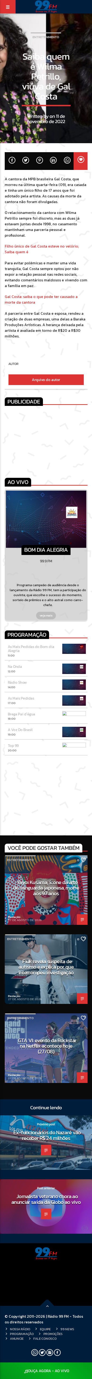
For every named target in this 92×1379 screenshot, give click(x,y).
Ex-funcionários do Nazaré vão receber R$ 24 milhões (47, 1135)
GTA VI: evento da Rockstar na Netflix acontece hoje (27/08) (47, 1045)
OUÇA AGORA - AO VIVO (48, 1371)
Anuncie (17, 1338)
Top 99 (13, 745)
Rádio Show (17, 682)
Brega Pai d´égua (21, 714)
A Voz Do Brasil (20, 729)
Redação (14, 917)
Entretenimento (46, 37)
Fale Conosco (45, 1338)
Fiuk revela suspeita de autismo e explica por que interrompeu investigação (46, 966)
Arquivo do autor (46, 379)
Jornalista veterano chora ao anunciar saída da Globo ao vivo (46, 1199)
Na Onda (15, 666)
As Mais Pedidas (21, 698)
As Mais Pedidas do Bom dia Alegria (31, 649)
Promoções (53, 1333)
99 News (67, 1329)
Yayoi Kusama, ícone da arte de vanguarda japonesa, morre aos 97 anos (46, 887)
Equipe (45, 1329)
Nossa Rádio (20, 1329)
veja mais (46, 615)
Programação (22, 1333)
